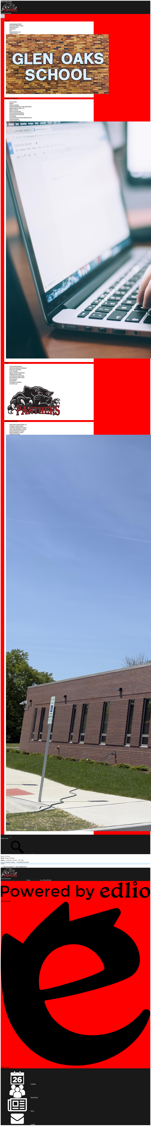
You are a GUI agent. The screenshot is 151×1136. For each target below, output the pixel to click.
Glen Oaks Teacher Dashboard (17, 368)
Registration (12, 116)
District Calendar (14, 105)
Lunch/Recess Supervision (16, 376)
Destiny (11, 103)
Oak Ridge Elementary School (17, 427)
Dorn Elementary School (16, 432)
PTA (10, 30)
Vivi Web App (13, 383)
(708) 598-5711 (35, 880)
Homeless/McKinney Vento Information (20, 106)
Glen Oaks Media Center (16, 25)
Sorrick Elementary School (16, 430)
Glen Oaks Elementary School (17, 429)
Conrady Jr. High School (16, 426)
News (32, 1111)
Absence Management (15, 366)
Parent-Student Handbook (16, 113)
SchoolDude (12, 380)
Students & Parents (14, 434)
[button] (7, 20)
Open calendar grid (21, 866)
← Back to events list (8, 866)
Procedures (12, 28)
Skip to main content (6, 1)
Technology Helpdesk (15, 382)
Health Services (13, 27)
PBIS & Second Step (15, 111)
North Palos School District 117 (18, 424)
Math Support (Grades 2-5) (16, 108)
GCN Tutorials (13, 371)
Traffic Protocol (13, 33)
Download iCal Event (23, 862)
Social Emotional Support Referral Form (20, 117)
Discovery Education (15, 369)
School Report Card (14, 32)
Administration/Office (15, 24)
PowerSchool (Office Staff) (17, 377)
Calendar (33, 1084)
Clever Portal (13, 102)
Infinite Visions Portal (15, 374)
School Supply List (14, 120)
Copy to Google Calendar (8, 862)
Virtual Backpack (14, 119)
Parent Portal (34, 1097)
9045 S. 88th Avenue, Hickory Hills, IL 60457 (13, 880)
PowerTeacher (13, 379)
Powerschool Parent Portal (16, 114)
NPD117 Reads (13, 109)
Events (2, 863)
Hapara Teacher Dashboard (17, 372)
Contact (32, 1124)
